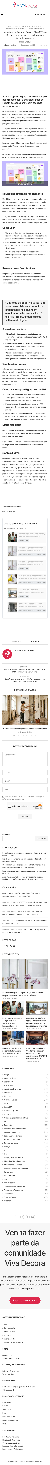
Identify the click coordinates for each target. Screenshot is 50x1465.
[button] (4, 715)
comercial (26, 1114)
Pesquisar (6, 835)
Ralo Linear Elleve (8, 1417)
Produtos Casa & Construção (13, 1446)
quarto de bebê (26, 1175)
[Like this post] (28, 642)
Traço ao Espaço (26, 1197)
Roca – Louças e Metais (10, 1420)
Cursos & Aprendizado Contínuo (26, 1118)
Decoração (26, 1125)
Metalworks (6, 1402)
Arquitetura (26, 1093)
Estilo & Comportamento (26, 1136)
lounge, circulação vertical (26, 1157)
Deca (4, 1413)
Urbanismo (26, 1201)
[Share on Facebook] (31, 642)
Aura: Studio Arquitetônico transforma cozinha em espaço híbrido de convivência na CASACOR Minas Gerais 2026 (36, 1053)
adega (26, 1075)
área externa (26, 1085)
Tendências (26, 1194)
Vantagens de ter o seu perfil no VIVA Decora (18, 1387)
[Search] (47, 14)
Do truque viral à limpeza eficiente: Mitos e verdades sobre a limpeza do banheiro (33, 577)
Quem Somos (7, 1355)
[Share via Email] (38, 642)
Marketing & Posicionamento (26, 1161)
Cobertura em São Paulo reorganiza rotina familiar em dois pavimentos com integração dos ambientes (31, 591)
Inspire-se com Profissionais (12, 1449)
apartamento (26, 1082)
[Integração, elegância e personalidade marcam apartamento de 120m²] (13, 1038)
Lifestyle (26, 1147)
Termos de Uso (8, 1374)
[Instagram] (38, 14)
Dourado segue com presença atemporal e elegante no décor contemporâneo (30, 549)
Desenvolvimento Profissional (26, 1129)
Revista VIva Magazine (10, 1437)
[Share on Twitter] (33, 642)
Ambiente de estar (26, 1078)
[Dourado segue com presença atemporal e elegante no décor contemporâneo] (25, 974)
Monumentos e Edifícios (26, 1165)
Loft (26, 1150)
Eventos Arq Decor (26, 1143)
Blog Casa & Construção (11, 1440)
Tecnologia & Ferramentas (26, 1190)
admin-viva (6, 893)
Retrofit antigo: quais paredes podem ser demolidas (25, 728)
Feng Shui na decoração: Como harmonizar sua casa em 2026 (31, 605)
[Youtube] (44, 14)
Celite (4, 1424)
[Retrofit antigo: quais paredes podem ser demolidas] (25, 710)
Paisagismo (26, 1172)
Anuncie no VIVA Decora (11, 1358)
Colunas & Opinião (26, 1111)
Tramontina (6, 1409)
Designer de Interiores (26, 1132)
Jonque (5, 920)
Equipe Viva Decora (11, 45)
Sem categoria (26, 1183)
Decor (26, 1121)
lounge (26, 1154)
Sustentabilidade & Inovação (26, 1186)
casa (26, 1103)
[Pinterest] (41, 14)
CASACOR (26, 1107)
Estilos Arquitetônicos (26, 1139)
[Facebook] (35, 14)
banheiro (26, 1096)
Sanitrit (5, 1406)
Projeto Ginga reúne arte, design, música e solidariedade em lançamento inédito (31, 535)
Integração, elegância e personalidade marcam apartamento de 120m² (11, 1051)
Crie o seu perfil (8, 1390)
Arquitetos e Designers (26, 1089)
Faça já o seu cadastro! (25, 1300)
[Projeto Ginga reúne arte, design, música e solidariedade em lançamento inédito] (13, 1008)
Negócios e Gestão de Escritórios (26, 1168)
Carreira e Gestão (26, 1100)
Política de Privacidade (10, 1371)
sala (26, 1179)
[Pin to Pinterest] (36, 642)
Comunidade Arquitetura (11, 1443)
